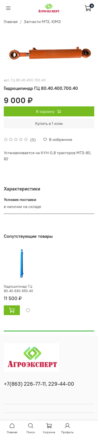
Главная (11, 21)
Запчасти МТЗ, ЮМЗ (42, 21)
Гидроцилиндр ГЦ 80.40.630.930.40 (18, 288)
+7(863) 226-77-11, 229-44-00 (39, 383)
